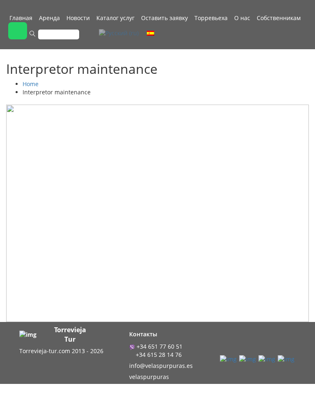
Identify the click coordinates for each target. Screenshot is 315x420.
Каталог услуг (115, 18)
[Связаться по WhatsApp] (17, 30)
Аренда (49, 18)
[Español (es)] (151, 33)
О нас (242, 18)
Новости (78, 18)
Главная (20, 18)
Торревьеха (211, 18)
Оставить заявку (164, 18)
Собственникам (279, 18)
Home (31, 84)
